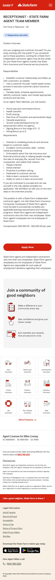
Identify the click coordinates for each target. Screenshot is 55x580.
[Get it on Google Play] (30, 550)
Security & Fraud (10, 517)
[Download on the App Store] (11, 550)
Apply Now (27, 247)
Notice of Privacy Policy (12, 528)
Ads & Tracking (9, 513)
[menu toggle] (50, 5)
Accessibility (8, 521)
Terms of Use (8, 525)
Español (6, 5)
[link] (27, 5)
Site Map (6, 536)
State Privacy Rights (11, 532)
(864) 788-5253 (23, 455)
